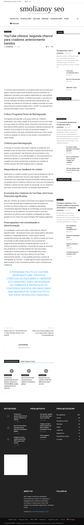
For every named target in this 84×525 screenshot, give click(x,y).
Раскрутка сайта (25, 18)
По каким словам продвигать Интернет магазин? (73, 148)
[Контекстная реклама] (61, 81)
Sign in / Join (28, 1)
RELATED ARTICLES (11, 361)
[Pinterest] (16, 318)
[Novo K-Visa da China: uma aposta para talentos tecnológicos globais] (28, 371)
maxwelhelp (9, 46)
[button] (77, 19)
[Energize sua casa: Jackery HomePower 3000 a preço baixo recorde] (46, 371)
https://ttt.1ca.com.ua (24, 347)
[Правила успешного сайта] (61, 246)
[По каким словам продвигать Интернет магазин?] (61, 149)
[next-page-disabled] (8, 392)
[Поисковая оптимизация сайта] (61, 73)
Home (6, 29)
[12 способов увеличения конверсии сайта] (68, 111)
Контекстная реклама (73, 79)
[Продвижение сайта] (68, 42)
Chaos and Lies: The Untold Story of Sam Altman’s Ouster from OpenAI (15, 333)
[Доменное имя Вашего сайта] (61, 237)
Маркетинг (45, 18)
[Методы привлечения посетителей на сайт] (61, 170)
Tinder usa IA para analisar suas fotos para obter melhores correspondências (43, 333)
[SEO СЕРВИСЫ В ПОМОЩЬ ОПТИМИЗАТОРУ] (61, 228)
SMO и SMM (36, 18)
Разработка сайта (56, 18)
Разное (66, 18)
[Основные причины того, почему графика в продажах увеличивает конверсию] (68, 192)
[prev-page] (5, 392)
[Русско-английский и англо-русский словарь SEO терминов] (61, 159)
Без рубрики (13, 29)
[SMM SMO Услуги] (61, 89)
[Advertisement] (29, 83)
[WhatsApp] (20, 318)
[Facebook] (6, 318)
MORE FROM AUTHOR (28, 361)
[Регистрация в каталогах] (34, 437)
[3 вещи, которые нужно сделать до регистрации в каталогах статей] (34, 426)
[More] (25, 318)
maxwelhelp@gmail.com (40, 512)
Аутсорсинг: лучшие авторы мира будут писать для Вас (46, 416)
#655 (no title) (14, 18)
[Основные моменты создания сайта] (61, 254)
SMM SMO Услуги (71, 87)
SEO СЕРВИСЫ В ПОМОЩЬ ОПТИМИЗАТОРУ (71, 227)
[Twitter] (11, 318)
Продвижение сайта (65, 51)
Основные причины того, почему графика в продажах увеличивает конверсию (68, 205)
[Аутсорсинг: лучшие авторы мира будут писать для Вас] (34, 416)
